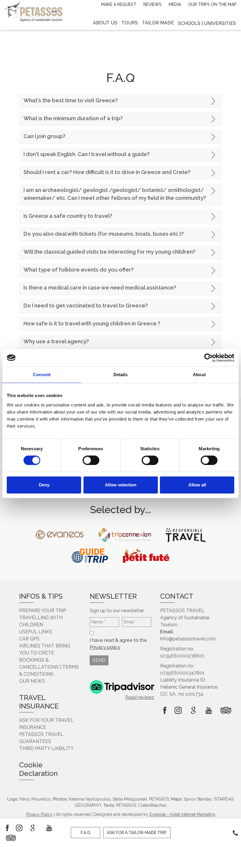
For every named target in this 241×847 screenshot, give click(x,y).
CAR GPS (29, 639)
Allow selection (120, 484)
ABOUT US (105, 23)
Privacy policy (105, 647)
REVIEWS (152, 4)
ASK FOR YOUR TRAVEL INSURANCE (46, 723)
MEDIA (175, 4)
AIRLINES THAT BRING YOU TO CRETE (44, 649)
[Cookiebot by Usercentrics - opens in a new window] (208, 357)
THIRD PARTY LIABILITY (46, 748)
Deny (44, 484)
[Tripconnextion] (124, 535)
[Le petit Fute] (146, 555)
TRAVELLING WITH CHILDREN (41, 621)
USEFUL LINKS (35, 632)
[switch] (91, 460)
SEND (99, 660)
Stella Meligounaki (130, 799)
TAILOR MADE (158, 23)
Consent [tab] (42, 374)
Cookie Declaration (38, 769)
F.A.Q (85, 832)
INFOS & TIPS (41, 596)
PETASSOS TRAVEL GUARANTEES (41, 738)
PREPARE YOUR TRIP (42, 610)
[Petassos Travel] (33, 11)
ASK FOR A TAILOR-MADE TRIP (137, 832)
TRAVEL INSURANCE (39, 701)
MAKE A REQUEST (118, 4)
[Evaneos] (59, 535)
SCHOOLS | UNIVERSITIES (207, 23)
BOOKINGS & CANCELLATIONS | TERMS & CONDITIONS (49, 667)
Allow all (197, 484)
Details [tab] (120, 374)
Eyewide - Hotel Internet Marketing (182, 814)
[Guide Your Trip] (90, 555)
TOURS (129, 23)
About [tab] (199, 374)
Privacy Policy (39, 814)
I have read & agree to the (119, 643)
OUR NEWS (32, 681)
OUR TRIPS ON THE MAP (212, 4)
